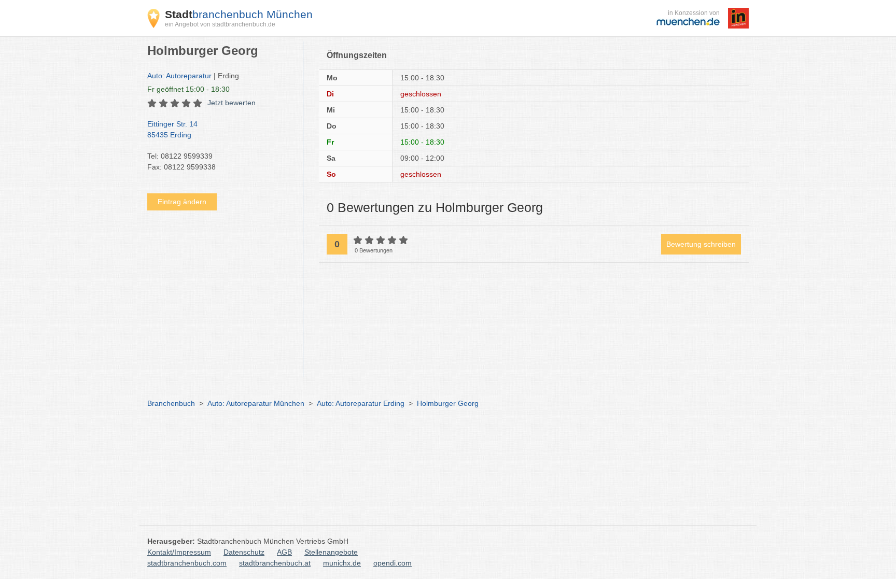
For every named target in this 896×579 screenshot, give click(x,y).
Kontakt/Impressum (179, 552)
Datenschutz (243, 552)
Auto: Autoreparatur (179, 76)
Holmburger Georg (448, 403)
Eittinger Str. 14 (172, 129)
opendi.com (392, 563)
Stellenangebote (331, 552)
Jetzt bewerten (231, 102)
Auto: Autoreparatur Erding (360, 403)
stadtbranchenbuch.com (187, 563)
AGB (284, 552)
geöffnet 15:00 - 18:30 (188, 89)
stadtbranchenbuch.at (275, 563)
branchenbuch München (239, 14)
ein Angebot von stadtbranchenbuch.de (220, 24)
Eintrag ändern (182, 201)
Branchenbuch (171, 403)
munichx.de (342, 563)
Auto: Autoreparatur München (255, 403)
